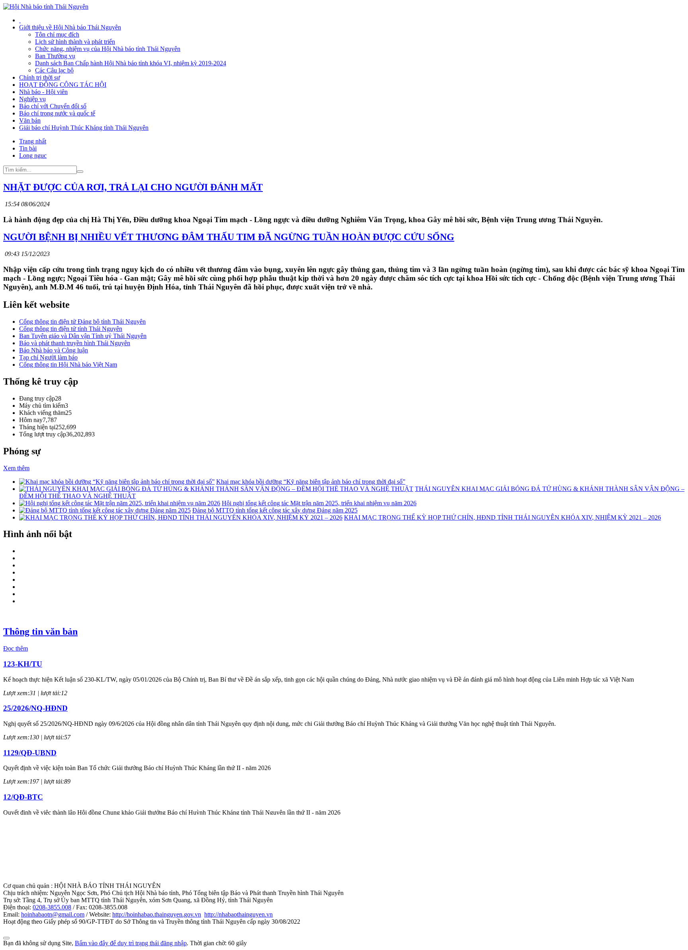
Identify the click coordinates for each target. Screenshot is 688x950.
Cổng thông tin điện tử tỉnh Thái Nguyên (70, 328)
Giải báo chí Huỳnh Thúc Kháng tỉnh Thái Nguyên (84, 127)
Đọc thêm (15, 648)
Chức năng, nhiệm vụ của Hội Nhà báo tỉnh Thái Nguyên (107, 48)
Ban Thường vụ (55, 56)
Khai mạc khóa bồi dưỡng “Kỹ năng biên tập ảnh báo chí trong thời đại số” (310, 481)
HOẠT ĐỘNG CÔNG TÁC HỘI (62, 84)
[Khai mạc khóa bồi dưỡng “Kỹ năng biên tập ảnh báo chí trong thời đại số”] (117, 481)
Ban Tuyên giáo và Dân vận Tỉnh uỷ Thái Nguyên (83, 335)
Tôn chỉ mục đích (57, 34)
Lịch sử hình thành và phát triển (75, 41)
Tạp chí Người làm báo (48, 357)
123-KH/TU (22, 664)
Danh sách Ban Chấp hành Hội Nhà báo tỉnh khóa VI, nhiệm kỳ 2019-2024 (130, 63)
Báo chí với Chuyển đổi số (52, 106)
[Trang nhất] (20, 20)
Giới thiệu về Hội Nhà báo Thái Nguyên (70, 27)
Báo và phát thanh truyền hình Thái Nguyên (74, 343)
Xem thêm (16, 468)
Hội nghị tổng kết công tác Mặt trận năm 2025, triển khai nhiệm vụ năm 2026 (319, 503)
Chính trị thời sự (39, 77)
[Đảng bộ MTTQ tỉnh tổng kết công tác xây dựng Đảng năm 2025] (105, 510)
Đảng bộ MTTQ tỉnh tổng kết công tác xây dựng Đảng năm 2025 (275, 510)
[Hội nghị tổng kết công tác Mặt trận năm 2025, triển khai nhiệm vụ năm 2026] (119, 503)
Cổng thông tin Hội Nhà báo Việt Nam (68, 364)
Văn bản (30, 120)
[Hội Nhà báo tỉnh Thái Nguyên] (45, 6)
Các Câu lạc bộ (54, 70)
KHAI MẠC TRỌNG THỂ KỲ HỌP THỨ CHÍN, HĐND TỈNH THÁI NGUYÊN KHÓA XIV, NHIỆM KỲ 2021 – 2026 (502, 517)
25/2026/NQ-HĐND (35, 708)
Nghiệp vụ (32, 99)
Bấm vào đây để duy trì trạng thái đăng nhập (131, 943)
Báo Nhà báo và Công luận (53, 350)
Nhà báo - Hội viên (43, 91)
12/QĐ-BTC (23, 797)
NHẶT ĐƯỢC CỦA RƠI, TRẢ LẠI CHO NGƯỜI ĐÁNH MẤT (133, 187)
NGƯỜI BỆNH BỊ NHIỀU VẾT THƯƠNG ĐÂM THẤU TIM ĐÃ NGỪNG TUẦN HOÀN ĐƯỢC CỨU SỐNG (228, 237)
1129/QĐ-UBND (30, 753)
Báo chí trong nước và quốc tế (57, 113)
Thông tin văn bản (40, 631)
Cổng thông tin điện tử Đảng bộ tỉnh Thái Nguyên (82, 321)
